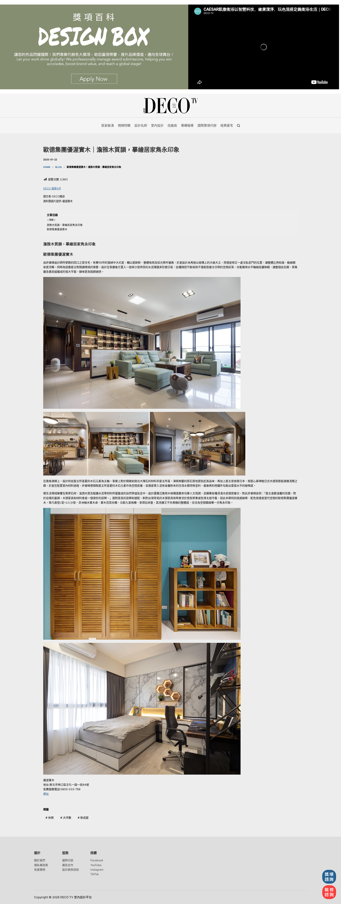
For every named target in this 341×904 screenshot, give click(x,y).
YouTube (95, 865)
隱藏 (51, 219)
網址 (46, 793)
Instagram (96, 869)
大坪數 (65, 817)
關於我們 (39, 860)
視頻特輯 (124, 125)
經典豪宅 (226, 125)
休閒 (50, 817)
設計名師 (140, 125)
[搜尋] (238, 125)
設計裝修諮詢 (70, 869)
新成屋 (83, 817)
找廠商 (172, 125)
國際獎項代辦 (207, 125)
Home (46, 167)
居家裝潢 (107, 125)
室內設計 (157, 125)
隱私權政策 (41, 865)
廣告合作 (67, 865)
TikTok (94, 874)
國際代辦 (67, 860)
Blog (58, 167)
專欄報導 (187, 125)
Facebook (96, 860)
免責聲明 (39, 869)
